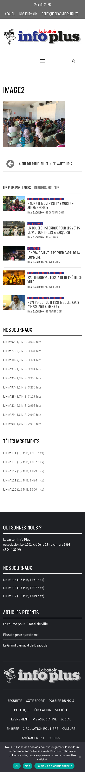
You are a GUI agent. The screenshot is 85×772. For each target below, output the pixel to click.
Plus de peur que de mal (21, 634)
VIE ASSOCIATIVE (45, 719)
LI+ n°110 (9, 489)
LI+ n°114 (9, 453)
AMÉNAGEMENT (33, 738)
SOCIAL (66, 719)
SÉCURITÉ (15, 700)
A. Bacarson (38, 212)
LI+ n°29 (9, 415)
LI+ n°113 (9, 462)
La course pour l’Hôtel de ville (25, 624)
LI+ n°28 (9, 396)
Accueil (10, 13)
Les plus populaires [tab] (17, 187)
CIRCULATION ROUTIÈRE (40, 728)
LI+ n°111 (9, 480)
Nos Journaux (28, 13)
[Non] (80, 757)
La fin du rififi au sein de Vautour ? (45, 163)
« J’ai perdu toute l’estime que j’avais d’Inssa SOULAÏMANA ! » (53, 304)
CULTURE (69, 728)
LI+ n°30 (9, 360)
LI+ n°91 (9, 369)
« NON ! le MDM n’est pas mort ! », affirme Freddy (50, 205)
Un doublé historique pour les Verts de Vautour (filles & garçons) (53, 230)
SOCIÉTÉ (61, 710)
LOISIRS (54, 738)
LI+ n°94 (9, 424)
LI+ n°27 (9, 351)
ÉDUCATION (42, 710)
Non (27, 765)
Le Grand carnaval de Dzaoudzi (25, 645)
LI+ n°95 (9, 378)
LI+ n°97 (9, 387)
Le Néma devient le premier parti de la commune (53, 255)
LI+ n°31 (9, 405)
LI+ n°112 (9, 471)
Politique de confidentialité (60, 13)
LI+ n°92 (9, 342)
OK (17, 765)
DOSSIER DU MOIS (37, 199)
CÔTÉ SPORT (34, 223)
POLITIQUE (57, 199)
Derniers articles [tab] (46, 187)
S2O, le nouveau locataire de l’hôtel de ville (54, 279)
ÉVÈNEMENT (20, 719)
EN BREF (12, 728)
